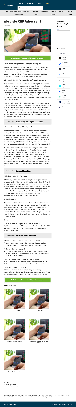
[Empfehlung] (63, 30)
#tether (53, 11)
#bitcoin (35, 11)
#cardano (53, 14)
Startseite (54, 404)
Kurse (21, 3)
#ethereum (44, 11)
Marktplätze (30, 3)
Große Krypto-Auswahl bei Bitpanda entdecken (27, 58)
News (39, 3)
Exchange (62, 53)
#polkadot (69, 11)
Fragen (47, 3)
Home (6, 11)
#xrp (36, 14)
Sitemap (70, 404)
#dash (61, 11)
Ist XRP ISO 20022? (11, 384)
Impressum (62, 404)
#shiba (70, 14)
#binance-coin (18, 14)
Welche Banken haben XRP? (14, 386)
